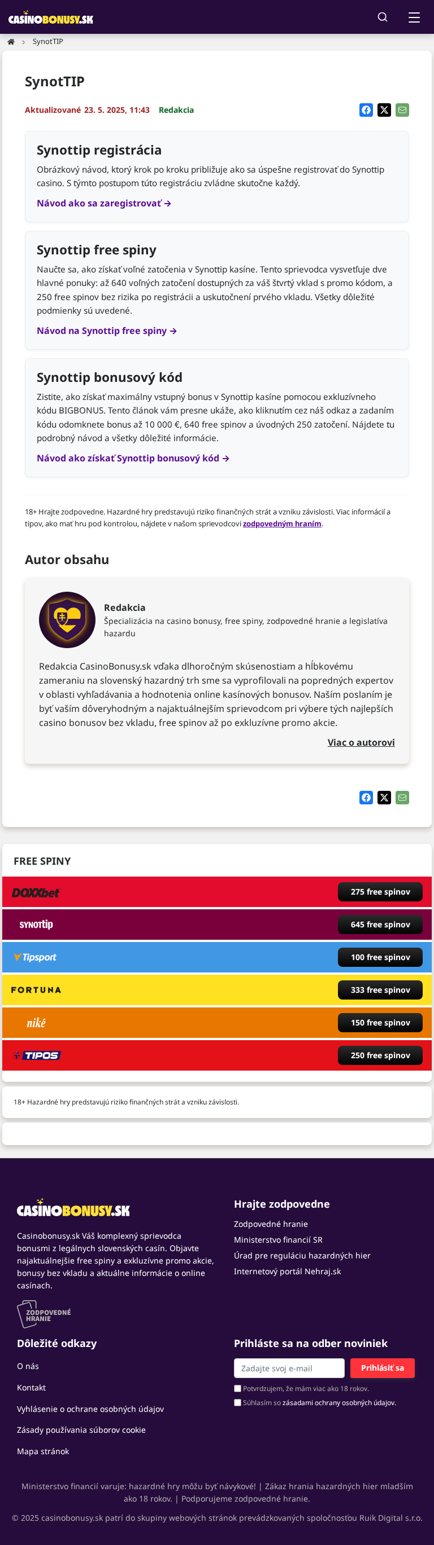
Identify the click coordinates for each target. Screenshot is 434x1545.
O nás (28, 1366)
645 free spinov (380, 924)
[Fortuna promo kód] (36, 990)
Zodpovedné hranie (271, 1223)
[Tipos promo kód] (36, 1055)
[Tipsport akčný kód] (36, 957)
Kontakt (31, 1387)
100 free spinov (380, 957)
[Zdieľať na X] (384, 110)
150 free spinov (380, 1022)
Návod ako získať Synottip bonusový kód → (133, 458)
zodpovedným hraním (282, 523)
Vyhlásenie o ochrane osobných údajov (90, 1408)
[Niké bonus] (36, 1022)
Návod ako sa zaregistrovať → (104, 203)
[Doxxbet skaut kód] (36, 891)
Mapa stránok (43, 1451)
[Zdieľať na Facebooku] (366, 110)
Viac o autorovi (361, 742)
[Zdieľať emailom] (402, 110)
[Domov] (11, 41)
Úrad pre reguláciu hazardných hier (302, 1255)
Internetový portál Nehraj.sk (287, 1271)
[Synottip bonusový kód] (36, 924)
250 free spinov (380, 1055)
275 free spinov (380, 891)
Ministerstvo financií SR (278, 1239)
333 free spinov (380, 989)
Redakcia (176, 109)
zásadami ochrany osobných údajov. (339, 1402)
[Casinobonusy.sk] (116, 1207)
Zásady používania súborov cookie (81, 1429)
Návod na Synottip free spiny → (107, 330)
